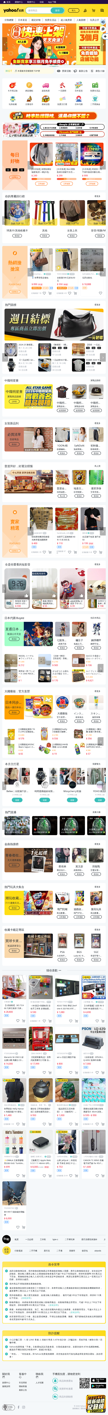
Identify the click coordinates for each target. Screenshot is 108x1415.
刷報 (6, 1239)
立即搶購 (41, 184)
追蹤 (17, 799)
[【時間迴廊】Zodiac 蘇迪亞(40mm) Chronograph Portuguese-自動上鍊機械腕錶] (53, 772)
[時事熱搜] (54, 116)
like (44, 293)
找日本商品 (95, 617)
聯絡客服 (23, 1386)
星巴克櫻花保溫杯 (89, 1239)
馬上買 (97, 465)
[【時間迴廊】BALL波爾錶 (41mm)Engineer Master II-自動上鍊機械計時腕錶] (53, 781)
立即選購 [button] (62, 917)
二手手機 (33, 1250)
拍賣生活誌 (50, 19)
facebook (18, 1407)
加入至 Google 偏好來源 (103, 29)
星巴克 (47, 1250)
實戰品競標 (95, 380)
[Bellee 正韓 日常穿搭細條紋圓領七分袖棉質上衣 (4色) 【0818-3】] (26, 772)
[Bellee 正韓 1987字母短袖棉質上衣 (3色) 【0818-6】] (26, 781)
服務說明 (6, 1386)
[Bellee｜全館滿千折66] (17, 785)
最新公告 (23, 1390)
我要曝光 (15, 177)
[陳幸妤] (80, 134)
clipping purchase (50, 293)
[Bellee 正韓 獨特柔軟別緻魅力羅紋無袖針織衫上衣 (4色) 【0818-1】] (12, 776)
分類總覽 (9, 19)
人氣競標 (81, 19)
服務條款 (75, 1408)
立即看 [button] (14, 401)
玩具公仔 (94, 19)
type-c (55, 1239)
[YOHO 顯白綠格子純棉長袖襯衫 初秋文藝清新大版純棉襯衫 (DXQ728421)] (95, 776)
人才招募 (40, 1382)
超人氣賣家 (66, 19)
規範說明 (26, 1298)
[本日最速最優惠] (96, 1404)
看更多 (97, 196)
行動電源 (18, 1250)
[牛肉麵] (62, 134)
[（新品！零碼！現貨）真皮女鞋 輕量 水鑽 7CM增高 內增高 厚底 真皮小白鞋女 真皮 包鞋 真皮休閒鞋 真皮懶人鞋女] (81, 781)
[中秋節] (97, 126)
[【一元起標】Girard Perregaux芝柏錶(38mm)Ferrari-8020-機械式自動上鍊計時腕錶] (40, 776)
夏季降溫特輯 (20, 71)
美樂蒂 (72, 1250)
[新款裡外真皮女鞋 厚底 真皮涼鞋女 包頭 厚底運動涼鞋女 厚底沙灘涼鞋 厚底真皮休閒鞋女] (81, 772)
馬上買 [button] (62, 496)
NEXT (104, 220)
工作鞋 (43, 1239)
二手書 (59, 1250)
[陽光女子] (45, 126)
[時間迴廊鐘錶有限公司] (45, 785)
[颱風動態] (62, 126)
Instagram (23, 1407)
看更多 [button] (14, 444)
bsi (8, 1407)
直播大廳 (96, 812)
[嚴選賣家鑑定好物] (54, 44)
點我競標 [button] (62, 410)
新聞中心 (6, 1382)
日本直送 (22, 19)
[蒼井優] (80, 126)
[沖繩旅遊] (45, 134)
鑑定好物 (36, 19)
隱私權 (83, 1408)
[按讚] (26, 596)
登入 (74, 10)
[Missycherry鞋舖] (72, 785)
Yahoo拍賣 (13, 10)
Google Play (98, 1386)
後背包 (85, 1250)
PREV (4, 220)
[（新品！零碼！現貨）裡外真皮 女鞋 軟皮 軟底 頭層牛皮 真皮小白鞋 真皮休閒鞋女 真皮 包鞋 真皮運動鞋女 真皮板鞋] (68, 776)
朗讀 (103, 22)
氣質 (17, 1239)
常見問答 (23, 1382)
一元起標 (29, 1239)
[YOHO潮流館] (100, 785)
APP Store (98, 1380)
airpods (97, 1250)
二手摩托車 (70, 1239)
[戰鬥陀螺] (97, 134)
